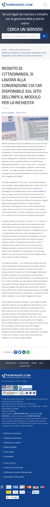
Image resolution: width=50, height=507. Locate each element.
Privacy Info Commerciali (13, 467)
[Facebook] (2, 487)
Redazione (24, 363)
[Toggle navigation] (45, 5)
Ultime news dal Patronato (19, 49)
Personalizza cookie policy (14, 476)
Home (4, 49)
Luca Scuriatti (8, 112)
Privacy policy (9, 451)
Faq (41, 363)
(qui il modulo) (38, 191)
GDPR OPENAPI (10, 447)
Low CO (24, 381)
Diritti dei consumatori (12, 433)
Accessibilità (8, 456)
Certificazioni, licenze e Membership (17, 472)
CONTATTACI (25, 366)
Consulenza (10, 363)
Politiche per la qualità (12, 442)
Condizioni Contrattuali (12, 438)
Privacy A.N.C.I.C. (10, 463)
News (34, 363)
